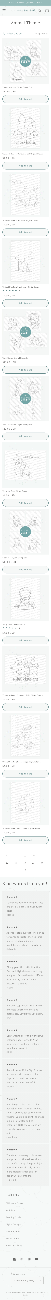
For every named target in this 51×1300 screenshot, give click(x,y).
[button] (4, 10)
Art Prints (10, 1210)
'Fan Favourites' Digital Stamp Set (17, 425)
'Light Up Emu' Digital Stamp (14, 491)
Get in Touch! (13, 1238)
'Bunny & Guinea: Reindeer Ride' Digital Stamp (22, 695)
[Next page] (25, 869)
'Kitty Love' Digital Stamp (13, 624)
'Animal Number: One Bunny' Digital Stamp (20, 287)
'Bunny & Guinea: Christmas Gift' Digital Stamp (22, 154)
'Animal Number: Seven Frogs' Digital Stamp (21, 762)
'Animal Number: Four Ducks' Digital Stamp (21, 828)
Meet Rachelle (13, 1231)
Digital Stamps (13, 1224)
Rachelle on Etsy (14, 1245)
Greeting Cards (13, 1217)
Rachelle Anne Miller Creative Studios (24, 1292)
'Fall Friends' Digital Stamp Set (15, 358)
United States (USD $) (24, 1280)
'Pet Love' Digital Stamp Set (14, 558)
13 (16, 862)
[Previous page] (7, 855)
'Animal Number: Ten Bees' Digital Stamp (20, 220)
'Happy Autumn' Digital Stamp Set (17, 87)
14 (25, 862)
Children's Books (14, 1203)
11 (42, 855)
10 (33, 855)
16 (42, 862)
